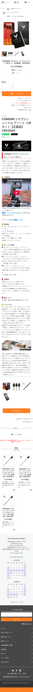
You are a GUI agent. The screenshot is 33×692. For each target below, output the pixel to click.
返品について (28, 107)
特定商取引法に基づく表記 (24, 110)
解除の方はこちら (27, 624)
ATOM (24, 673)
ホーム (2, 8)
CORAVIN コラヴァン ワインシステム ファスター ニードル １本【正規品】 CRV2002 (8, 512)
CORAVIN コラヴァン (15, 8)
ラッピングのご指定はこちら (24, 100)
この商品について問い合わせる (23, 419)
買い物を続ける (27, 421)
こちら (21, 219)
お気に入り (17, 73)
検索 (17, 2)
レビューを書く (17, 434)
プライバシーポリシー (24, 676)
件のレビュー (6, 137)
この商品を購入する (16, 410)
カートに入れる (17, 94)
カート (29, 2)
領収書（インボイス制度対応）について (21, 105)
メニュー (6, 2)
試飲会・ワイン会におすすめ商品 (15, 16)
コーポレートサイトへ (17, 557)
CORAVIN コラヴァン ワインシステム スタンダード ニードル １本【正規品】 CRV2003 (8, 472)
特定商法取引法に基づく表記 (10, 676)
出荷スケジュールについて (24, 98)
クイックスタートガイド (14, 213)
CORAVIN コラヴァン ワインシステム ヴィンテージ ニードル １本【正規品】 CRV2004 (25, 472)
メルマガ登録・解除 (12, 673)
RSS (19, 673)
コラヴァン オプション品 (12, 12)
